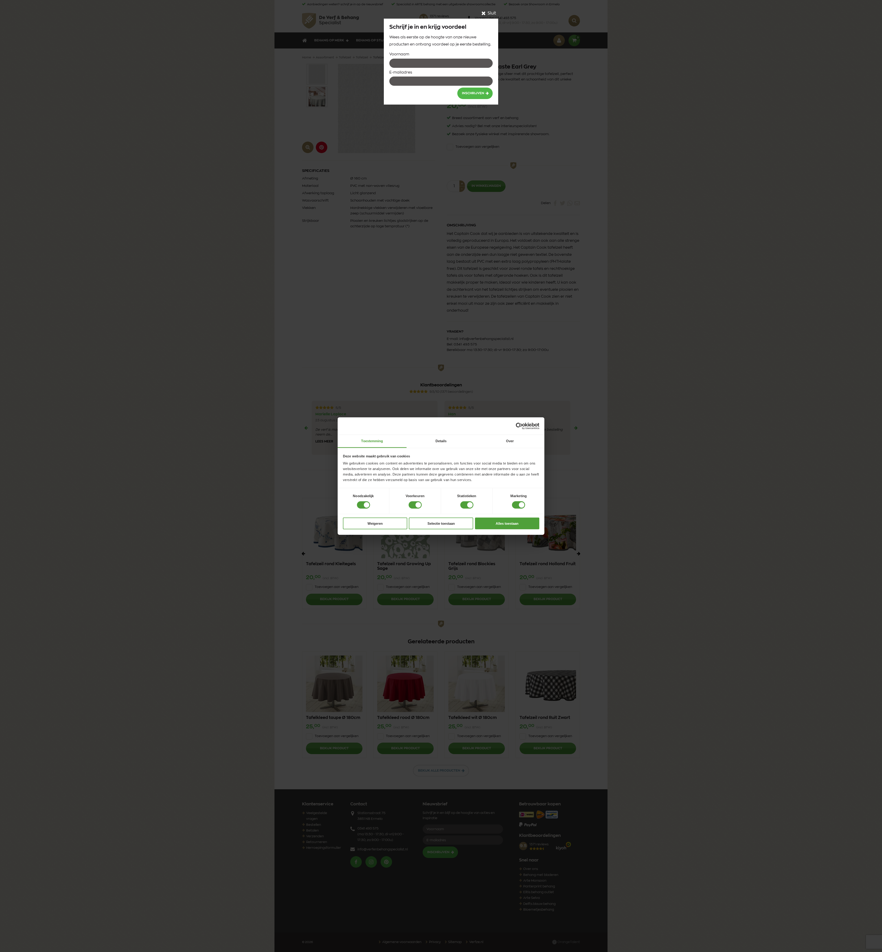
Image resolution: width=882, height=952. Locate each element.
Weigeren (375, 523)
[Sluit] (483, 13)
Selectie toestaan (441, 523)
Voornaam (399, 54)
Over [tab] (510, 441)
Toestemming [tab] (372, 441)
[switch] (415, 505)
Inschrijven (473, 93)
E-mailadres (400, 72)
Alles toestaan (507, 523)
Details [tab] (441, 441)
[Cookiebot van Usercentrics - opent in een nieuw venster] (519, 425)
